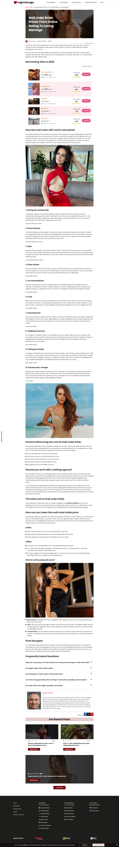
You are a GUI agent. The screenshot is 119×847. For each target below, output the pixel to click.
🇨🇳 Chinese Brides (44, 805)
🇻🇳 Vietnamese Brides (45, 825)
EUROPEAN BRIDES (69, 803)
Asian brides (51, 2)
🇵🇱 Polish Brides (93, 808)
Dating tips (16, 806)
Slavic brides (76, 2)
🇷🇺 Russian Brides (94, 811)
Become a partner (18, 814)
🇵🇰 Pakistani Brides (44, 828)
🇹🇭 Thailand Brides (44, 811)
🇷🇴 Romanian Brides (69, 816)
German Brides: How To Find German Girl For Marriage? (47, 776)
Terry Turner (31, 41)
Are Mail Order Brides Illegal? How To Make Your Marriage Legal (41, 744)
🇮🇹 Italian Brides (68, 808)
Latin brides (63, 2)
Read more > (34, 749)
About (15, 803)
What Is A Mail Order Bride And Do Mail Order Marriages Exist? (76, 744)
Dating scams (17, 809)
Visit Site (86, 74)
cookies (24, 845)
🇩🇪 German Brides (69, 805)
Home (27, 7)
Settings (85, 845)
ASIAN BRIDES (42, 803)
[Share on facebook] (85, 714)
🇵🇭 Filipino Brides (43, 819)
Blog (102, 2)
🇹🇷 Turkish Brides (43, 816)
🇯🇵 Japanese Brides (44, 808)
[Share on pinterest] (92, 714)
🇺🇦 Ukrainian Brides (94, 805)
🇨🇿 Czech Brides (68, 819)
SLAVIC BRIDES (93, 803)
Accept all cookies (98, 845)
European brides (90, 2)
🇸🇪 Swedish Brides (69, 813)
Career (15, 812)
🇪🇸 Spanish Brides (69, 811)
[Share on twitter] (88, 714)
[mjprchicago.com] (23, 2)
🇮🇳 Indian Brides (43, 822)
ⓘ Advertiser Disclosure (89, 43)
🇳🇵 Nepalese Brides (44, 813)
